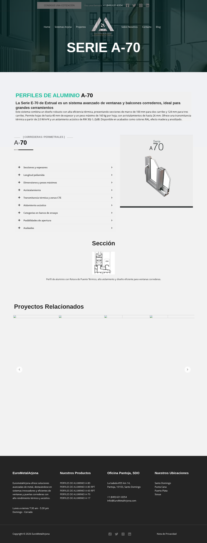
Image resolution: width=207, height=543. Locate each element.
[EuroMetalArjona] (102, 26)
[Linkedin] (147, 5)
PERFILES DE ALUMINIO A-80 (75, 483)
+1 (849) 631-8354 (113, 5)
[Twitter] (134, 5)
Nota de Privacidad (167, 533)
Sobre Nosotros (129, 26)
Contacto (146, 26)
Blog (158, 26)
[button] (59, 5)
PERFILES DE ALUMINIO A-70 (75, 494)
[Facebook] (127, 5)
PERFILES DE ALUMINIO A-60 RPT (77, 490)
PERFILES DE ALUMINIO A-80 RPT (77, 486)
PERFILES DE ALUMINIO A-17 (75, 498)
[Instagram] (141, 5)
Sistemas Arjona (63, 26)
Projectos (81, 26)
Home (47, 26)
